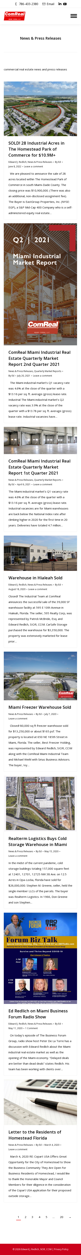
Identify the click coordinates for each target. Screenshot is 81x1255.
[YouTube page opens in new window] (65, 4)
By (58, 162)
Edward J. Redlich (17, 162)
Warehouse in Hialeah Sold (35, 577)
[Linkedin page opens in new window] (60, 4)
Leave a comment (33, 166)
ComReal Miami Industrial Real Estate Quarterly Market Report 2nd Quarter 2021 (39, 358)
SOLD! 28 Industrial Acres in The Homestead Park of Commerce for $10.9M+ (36, 149)
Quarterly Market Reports (47, 371)
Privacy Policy (61, 1249)
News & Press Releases (40, 162)
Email (50, 4)
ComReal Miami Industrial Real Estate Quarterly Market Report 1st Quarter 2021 (39, 467)
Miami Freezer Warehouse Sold (39, 707)
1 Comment (31, 1028)
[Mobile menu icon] (73, 16)
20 (61, 1217)
